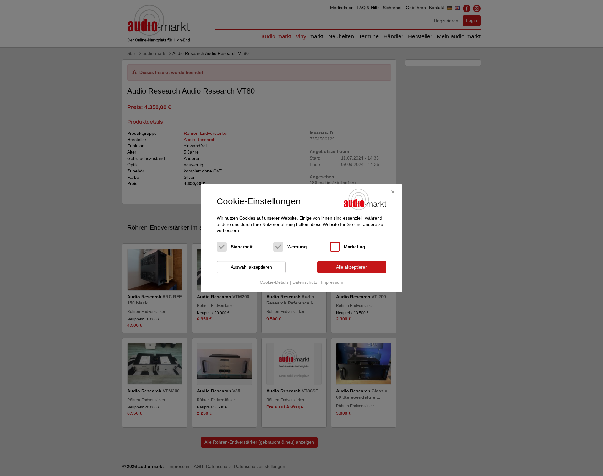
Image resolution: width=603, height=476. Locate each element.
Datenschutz (304, 282)
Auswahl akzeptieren (251, 267)
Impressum (332, 282)
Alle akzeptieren (352, 267)
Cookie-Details (274, 282)
